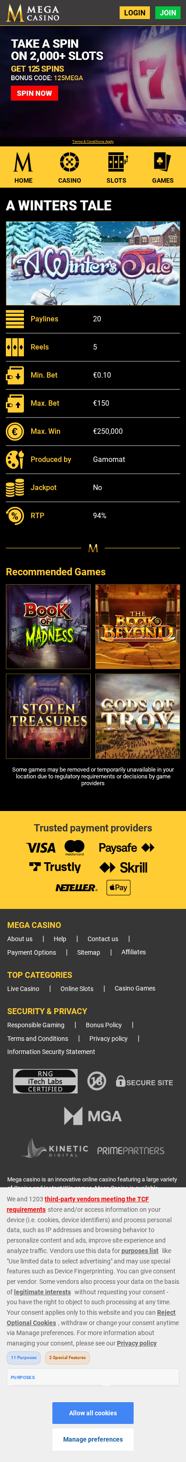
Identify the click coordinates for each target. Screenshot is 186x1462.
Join (168, 13)
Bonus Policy (104, 1025)
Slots (116, 180)
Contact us (103, 939)
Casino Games (135, 988)
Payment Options (31, 953)
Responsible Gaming (36, 1025)
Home (23, 180)
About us (20, 939)
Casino (69, 180)
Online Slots (76, 989)
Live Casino (23, 989)
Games (163, 180)
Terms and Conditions (37, 1039)
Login (134, 13)
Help (60, 939)
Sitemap (88, 953)
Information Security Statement (51, 1052)
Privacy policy (108, 1039)
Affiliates (133, 952)
